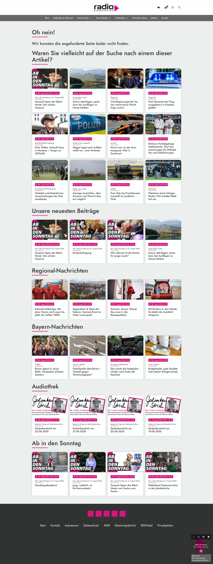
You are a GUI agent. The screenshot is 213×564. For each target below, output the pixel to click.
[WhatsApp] (34, 7)
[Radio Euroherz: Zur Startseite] (106, 7)
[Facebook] (39, 7)
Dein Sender (102, 18)
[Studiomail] (49, 7)
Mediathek (120, 18)
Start (47, 18)
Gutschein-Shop (139, 18)
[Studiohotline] (54, 7)
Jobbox (154, 18)
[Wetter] (172, 7)
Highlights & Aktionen (63, 18)
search (179, 7)
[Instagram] (44, 7)
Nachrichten (83, 18)
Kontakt (165, 18)
